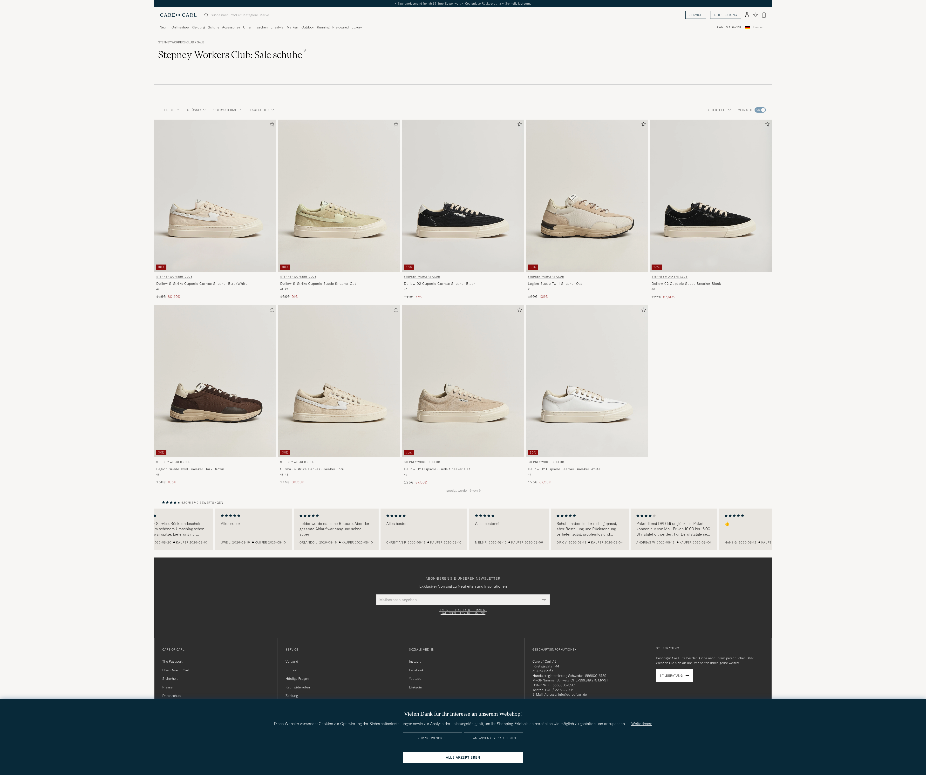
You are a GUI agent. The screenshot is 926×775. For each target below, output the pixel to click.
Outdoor (307, 27)
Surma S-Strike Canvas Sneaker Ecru (312, 469)
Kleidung (198, 27)
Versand (292, 661)
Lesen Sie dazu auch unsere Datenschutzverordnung (463, 612)
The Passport (172, 661)
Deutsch (758, 27)
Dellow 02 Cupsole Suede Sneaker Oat (437, 469)
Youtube (415, 678)
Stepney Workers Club (176, 42)
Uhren (247, 27)
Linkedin (415, 687)
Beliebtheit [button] (716, 110)
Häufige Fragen (297, 678)
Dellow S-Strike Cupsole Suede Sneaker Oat (318, 283)
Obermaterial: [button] (225, 110)
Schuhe (213, 27)
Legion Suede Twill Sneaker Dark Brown (190, 469)
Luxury (357, 27)
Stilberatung (725, 15)
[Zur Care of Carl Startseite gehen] (178, 15)
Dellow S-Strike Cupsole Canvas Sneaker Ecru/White (201, 283)
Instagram (416, 661)
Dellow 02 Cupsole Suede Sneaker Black (686, 283)
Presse (167, 687)
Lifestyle (277, 27)
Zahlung (292, 695)
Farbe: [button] (169, 110)
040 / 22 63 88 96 (559, 690)
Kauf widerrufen (298, 687)
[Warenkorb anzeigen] (764, 15)
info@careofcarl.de (572, 694)
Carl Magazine (729, 27)
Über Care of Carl (175, 670)
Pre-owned (340, 27)
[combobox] (759, 27)
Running (323, 27)
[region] (463, 529)
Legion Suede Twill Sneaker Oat (555, 283)
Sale (200, 42)
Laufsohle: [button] (259, 110)
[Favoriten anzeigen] (755, 15)
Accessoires (231, 27)
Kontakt (292, 670)
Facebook (416, 670)
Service (695, 15)
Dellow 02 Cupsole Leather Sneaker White (564, 469)
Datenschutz (171, 695)
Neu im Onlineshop (174, 27)
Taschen (261, 27)
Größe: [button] (194, 110)
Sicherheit (170, 678)
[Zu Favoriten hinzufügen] (271, 125)
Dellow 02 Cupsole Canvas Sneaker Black (440, 283)
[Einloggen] (747, 15)
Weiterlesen (641, 723)
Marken (292, 27)
